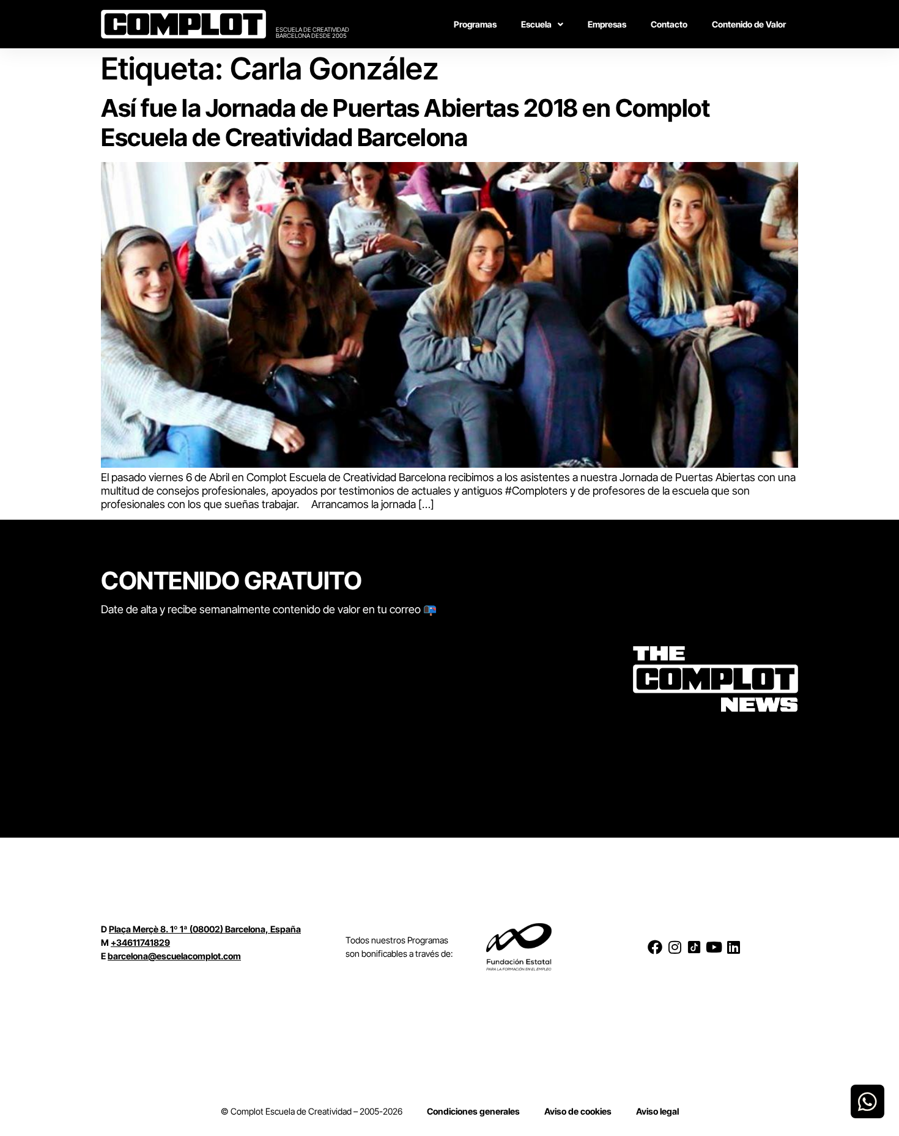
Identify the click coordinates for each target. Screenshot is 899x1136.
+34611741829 (140, 942)
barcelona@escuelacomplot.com (174, 956)
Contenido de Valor (749, 24)
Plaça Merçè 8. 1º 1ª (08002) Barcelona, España (205, 929)
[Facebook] (655, 947)
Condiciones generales (473, 1111)
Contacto (669, 24)
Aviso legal (657, 1111)
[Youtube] (713, 947)
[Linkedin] (733, 947)
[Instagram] (674, 947)
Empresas (607, 24)
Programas (475, 24)
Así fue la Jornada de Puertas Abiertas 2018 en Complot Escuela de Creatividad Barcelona (405, 122)
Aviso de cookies (578, 1111)
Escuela (536, 24)
